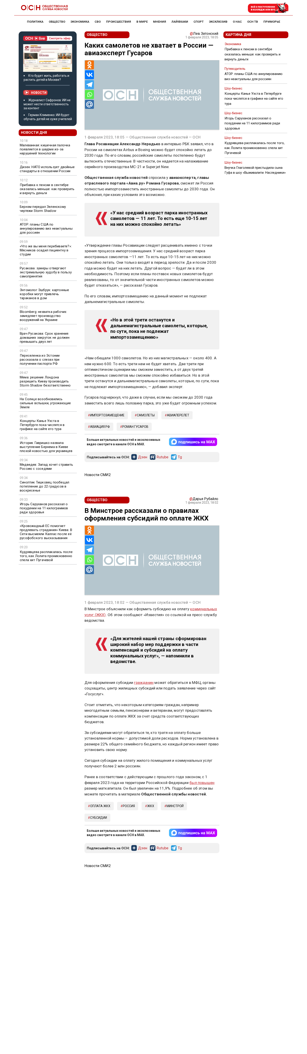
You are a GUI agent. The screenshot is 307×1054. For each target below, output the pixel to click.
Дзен (142, 457)
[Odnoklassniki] (89, 64)
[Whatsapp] (89, 94)
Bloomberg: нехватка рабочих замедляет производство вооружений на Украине (43, 316)
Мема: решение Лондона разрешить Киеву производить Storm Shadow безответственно (45, 381)
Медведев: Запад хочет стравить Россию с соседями (46, 467)
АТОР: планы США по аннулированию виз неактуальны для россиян (46, 228)
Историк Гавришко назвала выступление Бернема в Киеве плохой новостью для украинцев (46, 447)
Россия (129, 806)
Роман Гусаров (135, 426)
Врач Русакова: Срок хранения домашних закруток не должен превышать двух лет (44, 338)
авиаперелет (178, 415)
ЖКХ (150, 806)
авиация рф (100, 426)
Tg (180, 457)
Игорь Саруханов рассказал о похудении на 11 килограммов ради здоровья (44, 508)
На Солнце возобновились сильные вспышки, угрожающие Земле (45, 403)
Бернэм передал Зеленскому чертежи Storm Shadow (43, 209)
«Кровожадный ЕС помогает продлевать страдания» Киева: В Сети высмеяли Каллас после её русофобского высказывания (46, 532)
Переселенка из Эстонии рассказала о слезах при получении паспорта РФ (40, 360)
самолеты (146, 415)
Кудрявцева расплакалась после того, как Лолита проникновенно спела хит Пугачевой (46, 556)
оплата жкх (100, 806)
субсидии (98, 817)
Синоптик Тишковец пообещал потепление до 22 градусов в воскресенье (44, 486)
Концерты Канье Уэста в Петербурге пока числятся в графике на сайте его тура (42, 425)
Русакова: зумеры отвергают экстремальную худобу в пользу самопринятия (46, 272)
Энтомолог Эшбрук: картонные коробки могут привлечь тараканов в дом (44, 294)
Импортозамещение (107, 415)
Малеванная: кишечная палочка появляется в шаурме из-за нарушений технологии (45, 149)
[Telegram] (89, 84)
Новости (39, 92)
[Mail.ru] (89, 104)
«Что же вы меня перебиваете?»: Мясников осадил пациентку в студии (46, 250)
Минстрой (175, 806)
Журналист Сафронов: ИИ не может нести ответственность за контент (47, 104)
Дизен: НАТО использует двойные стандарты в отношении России (47, 169)
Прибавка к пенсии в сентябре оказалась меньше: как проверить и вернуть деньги (47, 189)
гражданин (144, 682)
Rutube (162, 457)
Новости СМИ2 (98, 474)
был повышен (201, 782)
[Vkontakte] (89, 74)
